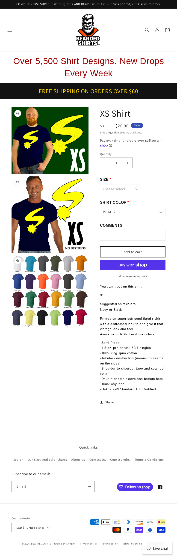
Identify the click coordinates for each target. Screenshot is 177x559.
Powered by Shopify (64, 543)
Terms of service (132, 543)
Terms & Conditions (149, 459)
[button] (10, 30)
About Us (78, 459)
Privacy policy (88, 543)
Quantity (106, 154)
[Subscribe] (89, 486)
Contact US (97, 459)
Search (18, 459)
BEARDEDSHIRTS (41, 543)
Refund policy (110, 543)
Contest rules (120, 459)
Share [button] (109, 402)
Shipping (106, 132)
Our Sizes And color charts (47, 459)
